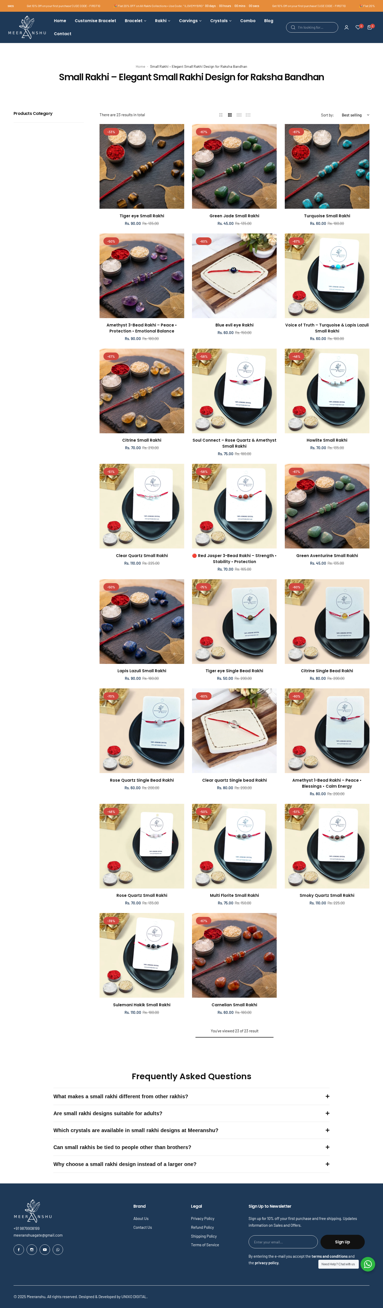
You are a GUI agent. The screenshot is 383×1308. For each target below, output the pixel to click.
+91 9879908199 (27, 1228)
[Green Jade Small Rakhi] (234, 166)
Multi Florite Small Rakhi (234, 895)
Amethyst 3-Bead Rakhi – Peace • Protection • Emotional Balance (142, 328)
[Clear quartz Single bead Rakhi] (234, 730)
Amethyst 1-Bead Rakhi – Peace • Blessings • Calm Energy (327, 783)
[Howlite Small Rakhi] (327, 391)
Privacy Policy (202, 1218)
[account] (346, 27)
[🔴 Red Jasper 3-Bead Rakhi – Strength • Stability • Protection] (234, 506)
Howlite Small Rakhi (327, 440)
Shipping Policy (204, 1236)
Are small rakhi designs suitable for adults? (107, 1113)
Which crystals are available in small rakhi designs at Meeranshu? (135, 1130)
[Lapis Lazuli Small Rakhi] (142, 621)
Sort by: (327, 115)
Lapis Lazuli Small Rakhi (142, 671)
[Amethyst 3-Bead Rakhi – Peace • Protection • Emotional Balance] (142, 275)
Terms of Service (205, 1244)
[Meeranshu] (27, 27)
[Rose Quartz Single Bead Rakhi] (142, 730)
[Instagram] (32, 1249)
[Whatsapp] (58, 1249)
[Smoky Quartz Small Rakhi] (327, 846)
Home (140, 66)
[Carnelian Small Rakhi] (234, 955)
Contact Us (142, 1227)
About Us (141, 1218)
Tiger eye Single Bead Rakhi (234, 671)
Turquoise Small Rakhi (327, 216)
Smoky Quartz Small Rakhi (327, 895)
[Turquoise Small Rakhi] (327, 166)
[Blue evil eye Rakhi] (234, 275)
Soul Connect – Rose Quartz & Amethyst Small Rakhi (234, 443)
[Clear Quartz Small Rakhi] (142, 506)
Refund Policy (202, 1227)
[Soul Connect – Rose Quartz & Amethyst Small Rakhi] (234, 391)
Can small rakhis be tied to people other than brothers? (122, 1147)
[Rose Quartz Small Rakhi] (142, 846)
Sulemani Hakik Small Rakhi (141, 1005)
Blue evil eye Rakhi (234, 325)
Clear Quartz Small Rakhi (142, 555)
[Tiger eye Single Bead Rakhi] (234, 621)
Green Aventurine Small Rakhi (327, 555)
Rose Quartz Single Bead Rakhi (142, 780)
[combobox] (312, 27)
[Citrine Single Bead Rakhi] (327, 621)
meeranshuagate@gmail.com (38, 1235)
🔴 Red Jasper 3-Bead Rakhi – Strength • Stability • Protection (234, 558)
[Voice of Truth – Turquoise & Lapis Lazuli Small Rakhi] (327, 275)
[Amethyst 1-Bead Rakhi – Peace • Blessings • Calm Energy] (327, 730)
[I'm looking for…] (293, 27)
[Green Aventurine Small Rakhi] (327, 506)
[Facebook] (19, 1249)
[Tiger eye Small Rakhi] (142, 166)
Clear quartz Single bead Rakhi (234, 780)
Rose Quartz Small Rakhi (141, 895)
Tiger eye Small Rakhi (142, 216)
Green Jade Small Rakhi (234, 216)
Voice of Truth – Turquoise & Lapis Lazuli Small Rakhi (327, 328)
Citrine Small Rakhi (141, 440)
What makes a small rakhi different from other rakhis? (120, 1096)
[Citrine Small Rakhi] (142, 391)
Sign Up (342, 1242)
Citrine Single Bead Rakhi (327, 671)
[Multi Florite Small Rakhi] (234, 846)
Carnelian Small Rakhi (234, 1005)
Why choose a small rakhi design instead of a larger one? (124, 1164)
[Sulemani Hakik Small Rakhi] (142, 955)
